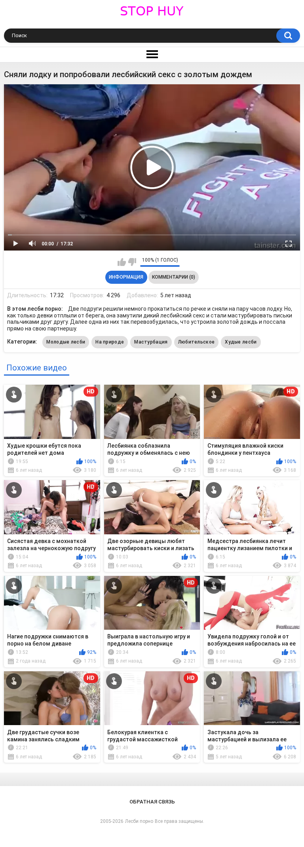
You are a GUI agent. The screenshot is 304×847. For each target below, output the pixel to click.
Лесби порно (139, 821)
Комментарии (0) (173, 277)
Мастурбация (150, 342)
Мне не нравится (132, 262)
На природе (109, 342)
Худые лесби (240, 342)
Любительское (196, 342)
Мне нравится (122, 262)
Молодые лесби (65, 342)
